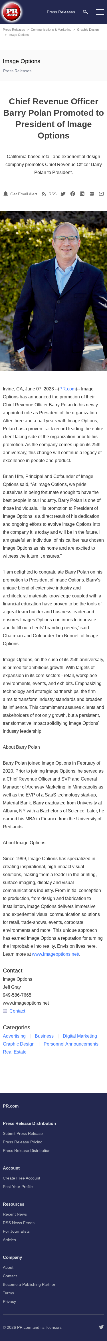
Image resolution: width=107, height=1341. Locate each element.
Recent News (15, 1214)
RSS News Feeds (19, 1222)
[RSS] (45, 193)
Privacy (9, 1301)
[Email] (101, 193)
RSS (52, 194)
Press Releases (14, 29)
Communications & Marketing (51, 29)
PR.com (67, 388)
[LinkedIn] (82, 193)
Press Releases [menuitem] (61, 12)
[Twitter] (63, 193)
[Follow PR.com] (101, 1327)
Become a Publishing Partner (29, 1284)
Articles (9, 1239)
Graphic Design (88, 29)
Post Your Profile (18, 1186)
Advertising (14, 1036)
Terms (8, 1293)
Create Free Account (21, 1178)
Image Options (19, 34)
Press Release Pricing (23, 1142)
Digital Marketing (80, 1036)
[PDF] (92, 193)
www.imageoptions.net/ (55, 954)
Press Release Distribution (27, 1150)
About (8, 1267)
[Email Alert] (6, 193)
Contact (17, 1011)
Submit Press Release (23, 1133)
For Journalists (16, 1231)
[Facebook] (73, 193)
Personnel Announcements (71, 1044)
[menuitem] (85, 11)
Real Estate (15, 1052)
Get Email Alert (23, 194)
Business (44, 1036)
